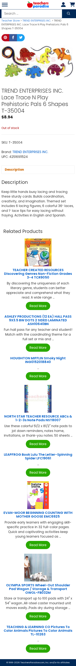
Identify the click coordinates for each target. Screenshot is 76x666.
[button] (68, 51)
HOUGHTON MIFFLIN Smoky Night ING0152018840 (38, 360)
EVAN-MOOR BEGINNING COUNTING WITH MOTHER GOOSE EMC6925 (38, 514)
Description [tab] (14, 169)
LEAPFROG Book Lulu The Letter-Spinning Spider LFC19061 (38, 456)
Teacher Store (10, 20)
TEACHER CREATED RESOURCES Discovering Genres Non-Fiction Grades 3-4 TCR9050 (38, 274)
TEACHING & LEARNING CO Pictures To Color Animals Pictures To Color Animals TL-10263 (38, 630)
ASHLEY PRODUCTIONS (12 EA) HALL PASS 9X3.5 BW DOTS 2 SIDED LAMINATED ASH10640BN (38, 320)
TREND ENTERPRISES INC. (37, 20)
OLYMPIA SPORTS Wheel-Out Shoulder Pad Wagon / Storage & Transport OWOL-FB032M (38, 589)
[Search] (68, 13)
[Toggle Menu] (5, 4)
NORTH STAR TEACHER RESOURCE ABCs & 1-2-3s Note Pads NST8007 (38, 418)
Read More (38, 306)
